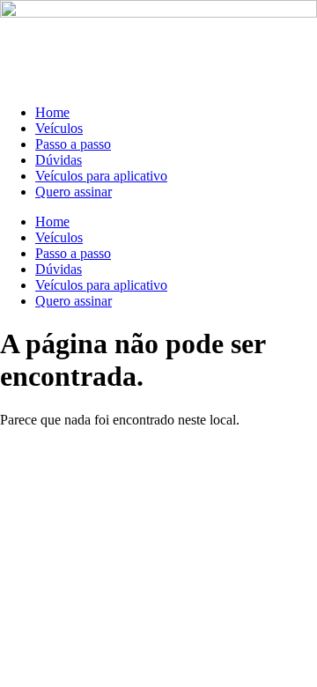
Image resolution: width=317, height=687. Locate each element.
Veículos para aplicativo (101, 175)
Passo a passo (73, 144)
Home (52, 112)
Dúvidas (58, 159)
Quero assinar (73, 191)
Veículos (59, 128)
